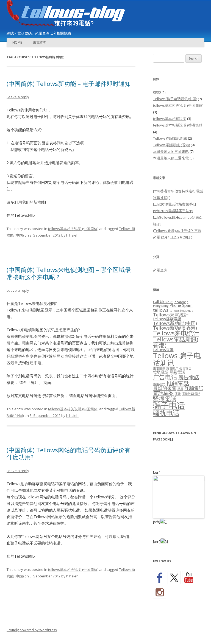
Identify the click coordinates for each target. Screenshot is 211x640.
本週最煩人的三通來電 (171, 158)
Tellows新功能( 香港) (175, 328)
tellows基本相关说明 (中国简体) (73, 228)
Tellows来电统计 (176, 333)
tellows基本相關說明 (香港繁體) (178, 125)
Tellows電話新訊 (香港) (171, 144)
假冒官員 (185, 368)
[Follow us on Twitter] (174, 577)
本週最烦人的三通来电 (171, 151)
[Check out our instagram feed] (159, 592)
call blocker (163, 301)
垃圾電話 (160, 372)
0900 (157, 92)
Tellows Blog (75, 14)
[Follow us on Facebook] (159, 577)
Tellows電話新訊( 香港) (175, 342)
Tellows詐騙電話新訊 (170, 138)
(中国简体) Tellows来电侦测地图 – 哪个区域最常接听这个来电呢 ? (69, 273)
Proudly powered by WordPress (32, 630)
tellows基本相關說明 (169, 118)
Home (17, 42)
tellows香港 (163, 349)
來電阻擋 (159, 368)
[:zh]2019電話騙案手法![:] (173, 210)
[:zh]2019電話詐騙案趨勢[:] (174, 204)
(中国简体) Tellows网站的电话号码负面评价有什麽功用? (69, 453)
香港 (178, 394)
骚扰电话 (166, 412)
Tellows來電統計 (170, 314)
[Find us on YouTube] (188, 577)
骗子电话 (169, 405)
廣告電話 (188, 377)
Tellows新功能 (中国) (175, 323)
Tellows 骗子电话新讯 (177, 358)
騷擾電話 (164, 399)
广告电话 (165, 377)
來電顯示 (172, 368)
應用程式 (159, 384)
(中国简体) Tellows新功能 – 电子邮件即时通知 (69, 83)
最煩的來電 (164, 388)
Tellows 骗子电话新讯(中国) (175, 98)
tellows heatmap (181, 311)
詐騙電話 (194, 388)
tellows (160, 310)
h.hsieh (72, 235)
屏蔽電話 (177, 372)
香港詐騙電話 (191, 394)
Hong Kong (160, 306)
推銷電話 (177, 383)
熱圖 (180, 389)
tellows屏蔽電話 (167, 318)
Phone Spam (181, 305)
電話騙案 (163, 393)
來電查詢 (39, 42)
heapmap (181, 302)
